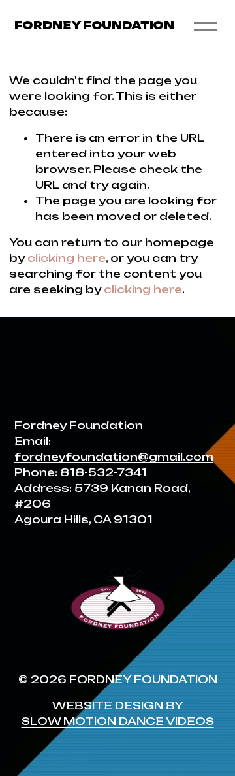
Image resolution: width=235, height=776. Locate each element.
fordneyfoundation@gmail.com (113, 456)
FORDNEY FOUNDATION (94, 25)
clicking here (66, 258)
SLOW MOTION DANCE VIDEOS (118, 721)
